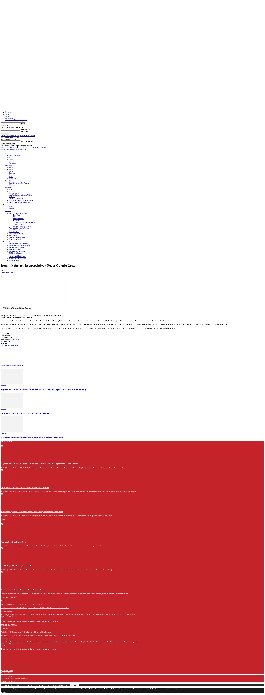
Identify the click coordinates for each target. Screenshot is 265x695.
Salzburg (12, 159)
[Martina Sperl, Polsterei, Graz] (8, 538)
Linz (10, 157)
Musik (11, 177)
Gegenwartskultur (9, 165)
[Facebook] (4, 356)
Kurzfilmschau (14, 232)
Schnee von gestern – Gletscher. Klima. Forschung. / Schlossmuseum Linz (32, 437)
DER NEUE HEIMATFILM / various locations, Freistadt (25, 413)
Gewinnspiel (9, 118)
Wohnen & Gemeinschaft (17, 258)
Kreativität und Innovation (17, 251)
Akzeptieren (74, 685)
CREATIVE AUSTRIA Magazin (20, 202)
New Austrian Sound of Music (19, 228)
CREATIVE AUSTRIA (9, 272)
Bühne (11, 169)
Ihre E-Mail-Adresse (26, 141)
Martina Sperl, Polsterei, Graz (13, 542)
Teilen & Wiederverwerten (17, 257)
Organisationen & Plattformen (19, 183)
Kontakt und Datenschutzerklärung (16, 120)
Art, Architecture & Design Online (20, 195)
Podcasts (12, 197)
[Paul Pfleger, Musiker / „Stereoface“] (8, 562)
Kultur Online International (18, 213)
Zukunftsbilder (14, 260)
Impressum (8, 676)
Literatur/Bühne (14, 193)
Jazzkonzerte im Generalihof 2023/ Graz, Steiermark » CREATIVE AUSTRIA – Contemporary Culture (35, 608)
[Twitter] (11, 356)
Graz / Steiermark (15, 155)
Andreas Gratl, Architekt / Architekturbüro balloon (22, 590)
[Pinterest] (19, 356)
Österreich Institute (15, 239)
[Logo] (7, 149)
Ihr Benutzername (26, 129)
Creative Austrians (9, 204)
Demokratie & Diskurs (16, 247)
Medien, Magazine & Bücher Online (21, 200)
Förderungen (13, 185)
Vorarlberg (12, 163)
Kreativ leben (8, 241)
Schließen (4, 692)
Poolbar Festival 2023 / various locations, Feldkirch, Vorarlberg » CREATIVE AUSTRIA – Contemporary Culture (38, 635)
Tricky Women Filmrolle (17, 234)
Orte (6, 153)
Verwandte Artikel (7, 365)
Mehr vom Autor (18, 365)
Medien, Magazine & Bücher (22, 226)
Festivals (12, 173)
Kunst (11, 171)
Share (3, 618)
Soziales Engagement (16, 255)
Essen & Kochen (14, 249)
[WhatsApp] (26, 356)
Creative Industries (9, 180)
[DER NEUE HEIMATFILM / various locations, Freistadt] (12, 407)
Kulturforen (13, 235)
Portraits (11, 207)
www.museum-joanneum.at (10, 345)
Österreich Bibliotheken (17, 237)
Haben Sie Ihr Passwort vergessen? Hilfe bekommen (18, 136)
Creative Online (8, 187)
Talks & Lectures (18, 224)
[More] (34, 356)
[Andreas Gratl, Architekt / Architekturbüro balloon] (8, 586)
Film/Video (17, 215)
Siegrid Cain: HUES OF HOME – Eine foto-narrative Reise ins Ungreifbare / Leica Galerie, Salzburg (43, 389)
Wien (11, 161)
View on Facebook (7, 616)
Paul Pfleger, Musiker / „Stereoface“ (16, 566)
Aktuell (11, 167)
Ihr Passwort (24, 131)
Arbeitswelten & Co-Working (18, 244)
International (8, 211)
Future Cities (13, 178)
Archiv (7, 116)
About (7, 114)
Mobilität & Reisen (15, 253)
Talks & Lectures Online (17, 199)
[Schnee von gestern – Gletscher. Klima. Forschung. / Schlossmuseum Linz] (12, 431)
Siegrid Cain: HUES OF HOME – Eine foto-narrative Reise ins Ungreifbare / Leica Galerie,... (40, 464)
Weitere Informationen (62, 685)
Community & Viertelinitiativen (19, 245)
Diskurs (11, 209)
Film (10, 175)
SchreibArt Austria (15, 230)
